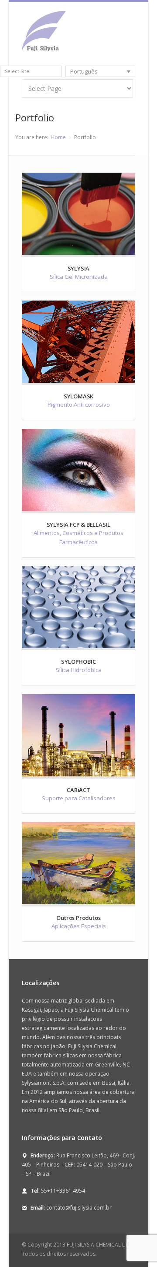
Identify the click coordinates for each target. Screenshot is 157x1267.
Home (58, 137)
